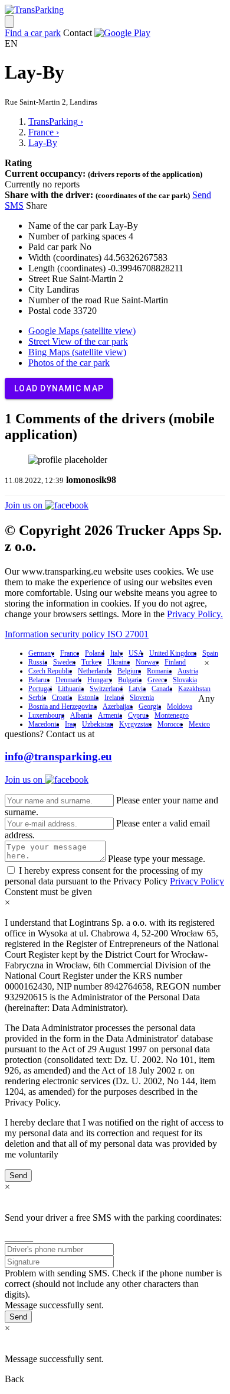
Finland (175, 662)
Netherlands (94, 671)
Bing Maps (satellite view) (77, 352)
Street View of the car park (78, 341)
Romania (159, 671)
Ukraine (118, 662)
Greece (157, 680)
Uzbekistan (97, 724)
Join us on (25, 505)
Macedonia (43, 724)
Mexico (199, 724)
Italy (116, 653)
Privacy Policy (197, 881)
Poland (94, 653)
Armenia (110, 715)
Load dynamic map (59, 388)
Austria (188, 671)
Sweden (64, 662)
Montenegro (172, 715)
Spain (210, 653)
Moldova (179, 706)
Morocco (170, 724)
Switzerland (106, 689)
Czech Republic (50, 671)
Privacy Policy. (195, 614)
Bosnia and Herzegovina (62, 706)
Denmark (68, 680)
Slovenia (142, 697)
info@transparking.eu (58, 756)
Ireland (114, 697)
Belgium (129, 671)
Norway (147, 662)
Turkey (91, 662)
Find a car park (33, 33)
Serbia (37, 697)
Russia (37, 662)
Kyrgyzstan (135, 724)
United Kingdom (172, 653)
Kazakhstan (194, 689)
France (69, 653)
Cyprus (138, 715)
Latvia (137, 689)
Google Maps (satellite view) (82, 331)
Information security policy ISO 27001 (77, 634)
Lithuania (71, 689)
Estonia (88, 697)
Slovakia (185, 680)
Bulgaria (130, 680)
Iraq (70, 724)
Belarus (39, 680)
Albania (81, 715)
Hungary (99, 680)
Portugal (40, 689)
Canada (162, 689)
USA (136, 653)
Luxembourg (46, 715)
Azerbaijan (118, 706)
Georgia (150, 706)
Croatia (62, 697)
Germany (41, 653)
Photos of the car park (69, 363)
